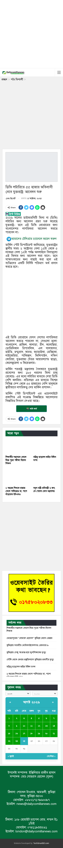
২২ (9, 741)
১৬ (16, 733)
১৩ (46, 726)
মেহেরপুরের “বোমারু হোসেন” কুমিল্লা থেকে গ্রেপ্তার (29, 638)
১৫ (9, 733)
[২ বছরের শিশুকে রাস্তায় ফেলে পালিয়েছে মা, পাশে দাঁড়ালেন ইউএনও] (18, 476)
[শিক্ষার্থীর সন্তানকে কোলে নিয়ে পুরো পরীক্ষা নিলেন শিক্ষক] (18, 445)
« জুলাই (11, 756)
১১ (31, 726)
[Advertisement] (31, 33)
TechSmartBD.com (41, 843)
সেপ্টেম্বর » (51, 756)
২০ (46, 733)
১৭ (24, 733)
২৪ (24, 741)
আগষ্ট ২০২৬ (31, 702)
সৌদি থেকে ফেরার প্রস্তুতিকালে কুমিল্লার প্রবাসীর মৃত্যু (30, 659)
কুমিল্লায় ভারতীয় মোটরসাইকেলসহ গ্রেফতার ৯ (28, 645)
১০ (24, 726)
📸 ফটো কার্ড (31, 408)
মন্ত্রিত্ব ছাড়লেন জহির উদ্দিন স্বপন (21, 666)
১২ (39, 726)
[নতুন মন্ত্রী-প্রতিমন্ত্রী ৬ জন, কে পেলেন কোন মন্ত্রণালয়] (45, 476)
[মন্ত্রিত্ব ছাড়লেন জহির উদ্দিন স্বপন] (45, 445)
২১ (54, 733)
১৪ (54, 726)
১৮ (31, 733)
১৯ (39, 733)
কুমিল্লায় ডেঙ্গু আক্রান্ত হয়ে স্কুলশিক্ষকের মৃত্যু (26, 652)
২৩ (16, 741)
